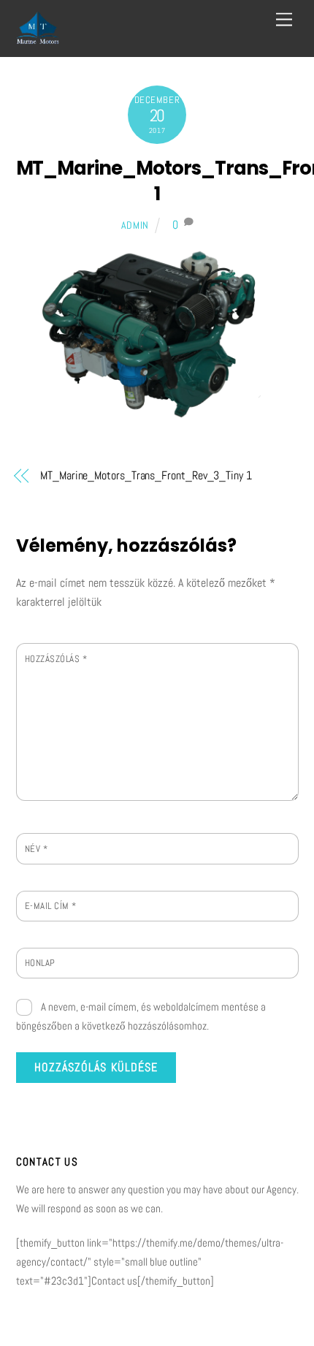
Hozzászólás (56, 659)
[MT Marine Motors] (38, 38)
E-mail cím (51, 906)
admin (135, 225)
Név (36, 849)
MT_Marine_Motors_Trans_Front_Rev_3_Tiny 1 (146, 475)
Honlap (40, 963)
